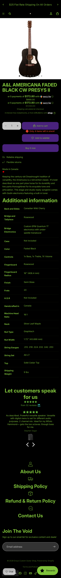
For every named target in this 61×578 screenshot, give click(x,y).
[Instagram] (25, 573)
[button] (30, 96)
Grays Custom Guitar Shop (25, 561)
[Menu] (3, 13)
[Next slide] (57, 4)
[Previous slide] (3, 4)
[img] (30, 401)
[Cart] (57, 13)
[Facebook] (20, 573)
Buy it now (30, 148)
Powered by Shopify (45, 561)
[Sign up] (54, 547)
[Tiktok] (35, 573)
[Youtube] (30, 573)
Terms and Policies (30, 567)
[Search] (10, 13)
